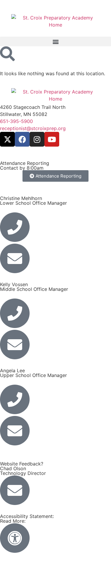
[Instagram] (37, 139)
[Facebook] (22, 139)
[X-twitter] (7, 139)
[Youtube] (51, 139)
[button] (55, 41)
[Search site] (7, 53)
